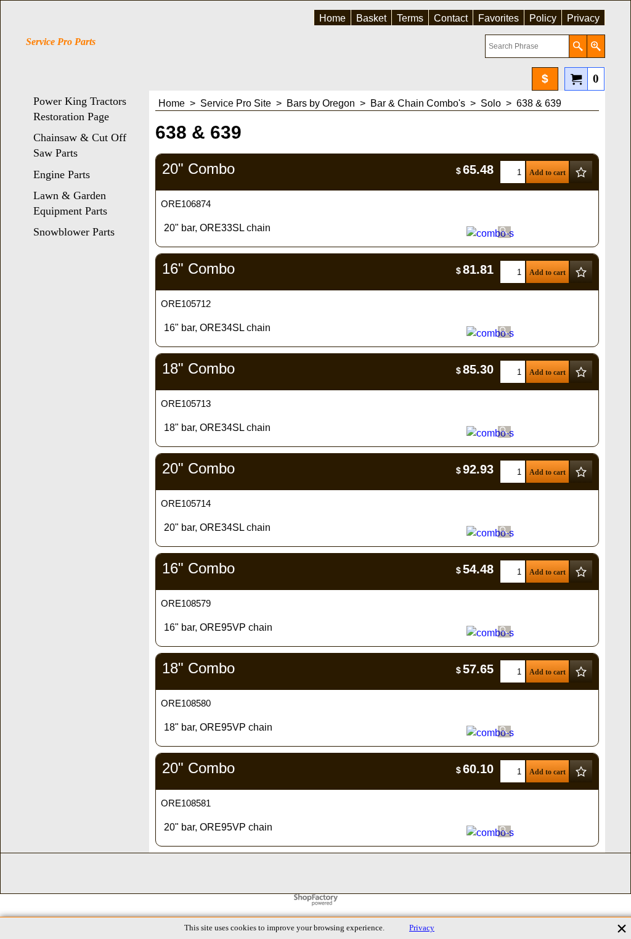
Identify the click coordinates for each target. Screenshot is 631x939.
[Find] (578, 46)
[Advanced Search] (596, 46)
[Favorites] (581, 172)
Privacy (421, 928)
